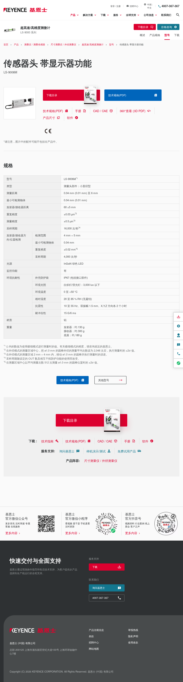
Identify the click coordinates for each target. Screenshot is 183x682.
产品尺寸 (49, 117)
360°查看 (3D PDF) (132, 111)
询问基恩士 (67, 451)
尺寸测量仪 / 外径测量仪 (100, 460)
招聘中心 (134, 5)
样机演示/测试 (96, 451)
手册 (78, 111)
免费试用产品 (127, 451)
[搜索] (177, 14)
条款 (91, 636)
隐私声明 (133, 636)
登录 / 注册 (115, 5)
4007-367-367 (170, 6)
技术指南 (47, 441)
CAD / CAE (100, 111)
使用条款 (133, 642)
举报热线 (133, 630)
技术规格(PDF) (53, 111)
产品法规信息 (96, 630)
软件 (70, 117)
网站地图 (94, 648)
